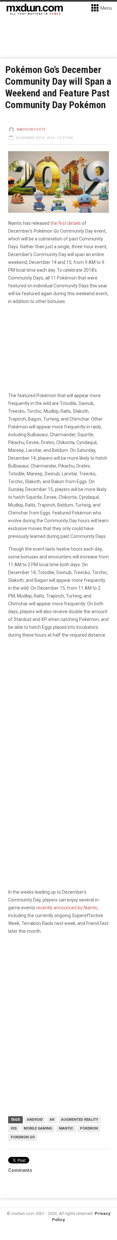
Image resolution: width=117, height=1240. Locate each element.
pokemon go (23, 1137)
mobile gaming (38, 1128)
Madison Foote (31, 129)
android (35, 1119)
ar (52, 1119)
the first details (65, 223)
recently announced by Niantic (67, 907)
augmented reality (79, 1119)
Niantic (66, 1128)
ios (14, 1128)
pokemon (89, 1128)
